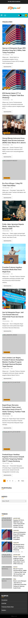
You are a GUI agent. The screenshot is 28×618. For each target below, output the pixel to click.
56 (18, 481)
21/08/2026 (6, 54)
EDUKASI (15, 567)
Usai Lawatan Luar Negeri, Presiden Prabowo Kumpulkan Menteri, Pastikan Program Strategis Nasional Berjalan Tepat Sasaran (13, 362)
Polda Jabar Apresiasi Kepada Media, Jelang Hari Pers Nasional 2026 (13, 226)
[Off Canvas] (2, 15)
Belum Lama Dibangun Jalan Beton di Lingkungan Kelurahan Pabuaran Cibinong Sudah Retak (19, 584)
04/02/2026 (6, 274)
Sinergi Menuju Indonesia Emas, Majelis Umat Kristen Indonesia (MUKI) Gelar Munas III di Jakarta (14, 140)
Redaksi (4, 610)
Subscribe (26, 15)
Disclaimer (4, 600)
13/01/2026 (6, 463)
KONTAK (4, 603)
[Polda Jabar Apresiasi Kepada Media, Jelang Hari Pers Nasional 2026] (14, 211)
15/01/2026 (6, 416)
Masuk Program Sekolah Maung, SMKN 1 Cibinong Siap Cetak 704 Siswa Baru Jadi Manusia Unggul (19, 572)
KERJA (14, 579)
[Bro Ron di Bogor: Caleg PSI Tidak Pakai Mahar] (14, 170)
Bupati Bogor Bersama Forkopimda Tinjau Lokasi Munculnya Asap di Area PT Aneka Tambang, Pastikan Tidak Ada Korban (13, 409)
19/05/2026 (6, 188)
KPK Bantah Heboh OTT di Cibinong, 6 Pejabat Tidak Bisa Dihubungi (13, 95)
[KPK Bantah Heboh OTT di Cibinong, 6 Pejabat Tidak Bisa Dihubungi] (14, 80)
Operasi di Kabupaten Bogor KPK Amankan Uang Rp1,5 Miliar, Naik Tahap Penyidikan (14, 50)
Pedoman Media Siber (8, 607)
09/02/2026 (6, 231)
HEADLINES (6, 42)
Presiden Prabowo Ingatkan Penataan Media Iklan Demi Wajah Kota (12, 269)
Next (22, 481)
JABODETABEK (16, 518)
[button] (5, 15)
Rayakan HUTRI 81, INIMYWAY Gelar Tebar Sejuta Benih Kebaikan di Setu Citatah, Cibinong (18, 523)
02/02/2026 (6, 321)
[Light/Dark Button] (19, 15)
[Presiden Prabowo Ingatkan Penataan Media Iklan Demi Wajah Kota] (14, 254)
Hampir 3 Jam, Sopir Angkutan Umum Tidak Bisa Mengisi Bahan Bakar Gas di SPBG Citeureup (19, 560)
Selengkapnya (7, 66)
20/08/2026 (6, 100)
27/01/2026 (6, 368)
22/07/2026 (6, 145)
